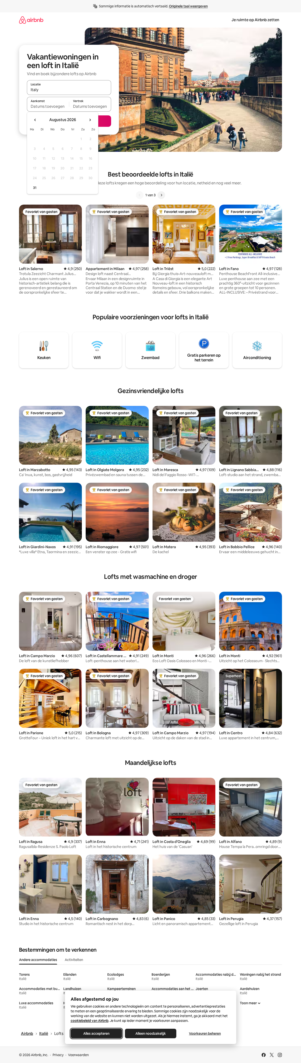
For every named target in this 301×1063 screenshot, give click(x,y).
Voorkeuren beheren (205, 1033)
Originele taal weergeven (188, 6)
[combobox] (69, 90)
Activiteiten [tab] (74, 960)
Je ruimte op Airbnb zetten (255, 19)
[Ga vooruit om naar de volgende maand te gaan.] (90, 119)
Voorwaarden (78, 1055)
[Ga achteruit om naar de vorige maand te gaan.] (35, 119)
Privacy (58, 1055)
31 (34, 188)
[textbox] (48, 106)
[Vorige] (139, 195)
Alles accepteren (96, 1033)
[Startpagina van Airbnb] (31, 19)
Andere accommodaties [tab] (38, 960)
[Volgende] (161, 195)
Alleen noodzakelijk (150, 1033)
